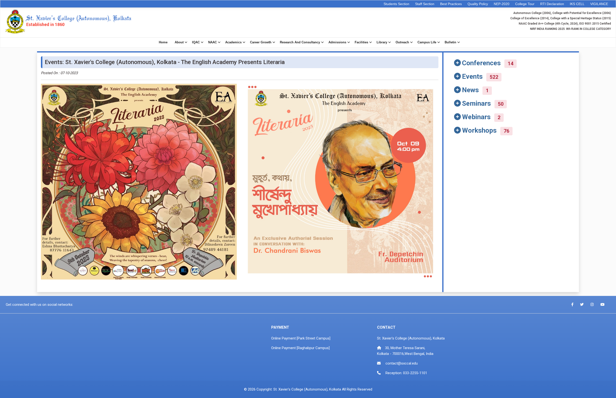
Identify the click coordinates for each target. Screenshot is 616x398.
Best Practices (451, 4)
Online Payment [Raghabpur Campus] (300, 348)
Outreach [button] (402, 42)
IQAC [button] (196, 42)
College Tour (524, 4)
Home (163, 42)
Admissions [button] (337, 42)
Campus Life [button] (426, 42)
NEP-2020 (501, 4)
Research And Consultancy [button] (300, 42)
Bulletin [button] (450, 42)
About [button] (179, 42)
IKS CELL (577, 4)
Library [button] (382, 42)
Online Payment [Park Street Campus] (300, 338)
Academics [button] (233, 42)
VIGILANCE (599, 4)
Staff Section (424, 4)
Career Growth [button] (260, 42)
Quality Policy (478, 4)
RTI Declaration (552, 4)
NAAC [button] (212, 42)
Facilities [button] (361, 42)
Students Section (396, 4)
